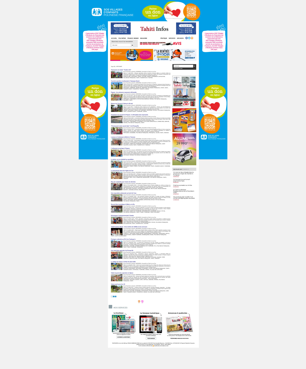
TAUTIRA (150, 77)
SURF (167, 290)
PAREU (135, 166)
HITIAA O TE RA (155, 199)
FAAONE (159, 257)
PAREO (131, 166)
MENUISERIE (146, 177)
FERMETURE (161, 121)
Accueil (114, 38)
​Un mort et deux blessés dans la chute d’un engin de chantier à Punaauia (183, 174)
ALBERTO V (126, 233)
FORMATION (139, 177)
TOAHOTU (141, 89)
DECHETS (134, 188)
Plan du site (149, 345)
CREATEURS (162, 233)
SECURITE (126, 100)
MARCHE (146, 99)
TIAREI (142, 212)
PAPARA (151, 99)
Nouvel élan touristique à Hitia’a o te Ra (123, 204)
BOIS (131, 177)
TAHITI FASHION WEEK (120, 235)
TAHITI (137, 77)
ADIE (124, 222)
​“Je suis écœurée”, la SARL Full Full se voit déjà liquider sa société (184, 197)
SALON (157, 132)
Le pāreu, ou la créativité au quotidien (122, 159)
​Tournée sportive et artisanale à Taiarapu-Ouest (125, 81)
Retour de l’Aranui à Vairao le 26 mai (122, 103)
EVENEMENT (154, 76)
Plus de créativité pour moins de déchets (123, 182)
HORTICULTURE (133, 258)
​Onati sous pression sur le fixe (182, 185)
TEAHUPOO (136, 89)
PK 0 (155, 246)
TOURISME (139, 111)
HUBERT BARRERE (136, 234)
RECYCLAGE (154, 188)
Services (172, 38)
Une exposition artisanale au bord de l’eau (123, 193)
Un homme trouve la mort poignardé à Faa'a (181, 180)
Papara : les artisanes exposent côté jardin (124, 92)
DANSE (149, 76)
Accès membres (142, 345)
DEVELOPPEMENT (138, 199)
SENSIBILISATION (133, 189)
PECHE (153, 222)
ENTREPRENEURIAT (146, 222)
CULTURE (144, 76)
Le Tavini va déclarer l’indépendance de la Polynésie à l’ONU (183, 191)
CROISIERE (149, 110)
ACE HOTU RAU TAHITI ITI (129, 257)
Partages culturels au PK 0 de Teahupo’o (123, 239)
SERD (139, 189)
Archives (180, 38)
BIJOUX (137, 279)
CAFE (141, 279)
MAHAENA (162, 199)
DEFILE (167, 233)
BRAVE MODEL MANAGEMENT (143, 233)
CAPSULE (145, 279)
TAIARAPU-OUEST (127, 89)
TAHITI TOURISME (131, 247)
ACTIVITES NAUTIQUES (129, 268)
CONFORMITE (133, 99)
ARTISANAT (134, 76)
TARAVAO (166, 132)
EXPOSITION (161, 76)
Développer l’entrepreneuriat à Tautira (122, 215)
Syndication (157, 345)
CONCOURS (155, 233)
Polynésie (122, 38)
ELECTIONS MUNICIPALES (150, 121)
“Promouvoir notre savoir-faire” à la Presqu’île (125, 126)
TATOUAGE (135, 269)
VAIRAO (147, 89)
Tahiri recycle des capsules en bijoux (122, 273)
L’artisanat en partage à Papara (120, 148)
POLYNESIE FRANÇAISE (129, 77)
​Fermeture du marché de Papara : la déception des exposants (129, 114)
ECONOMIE (140, 121)
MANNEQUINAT (146, 234)
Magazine (143, 38)
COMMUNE (132, 87)
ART (124, 188)
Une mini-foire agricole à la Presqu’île (122, 250)
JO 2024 (150, 268)
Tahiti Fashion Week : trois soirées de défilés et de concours (129, 226)
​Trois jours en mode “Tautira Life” (121, 70)
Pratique (163, 38)
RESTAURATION (127, 223)
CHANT (139, 76)
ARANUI (125, 110)
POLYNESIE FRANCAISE (144, 166)
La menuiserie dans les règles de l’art (122, 170)
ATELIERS (132, 279)
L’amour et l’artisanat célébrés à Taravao (123, 137)
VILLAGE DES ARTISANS (156, 269)
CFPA (134, 177)
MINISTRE (144, 87)
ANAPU (125, 199)
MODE (151, 234)
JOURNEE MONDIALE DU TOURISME (144, 246)
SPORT (162, 87)
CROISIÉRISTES (146, 211)
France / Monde (133, 38)
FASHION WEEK (127, 234)
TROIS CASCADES (155, 212)
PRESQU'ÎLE (152, 132)
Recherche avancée (178, 68)
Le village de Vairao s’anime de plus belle (123, 261)
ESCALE (155, 110)
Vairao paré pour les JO (118, 284)
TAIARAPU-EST (144, 77)
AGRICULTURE (127, 76)
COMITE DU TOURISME (140, 110)
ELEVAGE (153, 257)
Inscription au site (164, 345)
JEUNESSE (138, 87)
